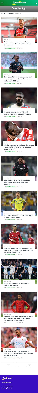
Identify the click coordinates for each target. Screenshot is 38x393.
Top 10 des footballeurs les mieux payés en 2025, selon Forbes (18, 216)
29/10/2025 (19, 151)
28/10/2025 (19, 186)
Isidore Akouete (10, 48)
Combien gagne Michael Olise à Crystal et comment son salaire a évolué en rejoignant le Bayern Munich (18, 318)
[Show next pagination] (29, 365)
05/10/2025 (19, 288)
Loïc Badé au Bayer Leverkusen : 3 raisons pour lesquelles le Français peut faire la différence (18, 353)
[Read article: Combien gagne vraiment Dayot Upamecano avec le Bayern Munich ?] (19, 100)
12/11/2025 (19, 116)
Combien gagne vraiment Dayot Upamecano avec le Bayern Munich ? (17, 113)
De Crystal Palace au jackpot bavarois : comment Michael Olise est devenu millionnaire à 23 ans (18, 79)
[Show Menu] (2, 3)
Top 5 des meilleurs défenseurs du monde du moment (16, 284)
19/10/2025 (19, 219)
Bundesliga (17, 13)
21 (26, 366)
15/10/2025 (19, 254)
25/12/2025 (19, 48)
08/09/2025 (19, 323)
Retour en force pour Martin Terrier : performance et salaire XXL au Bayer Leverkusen (17, 44)
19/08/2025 (19, 358)
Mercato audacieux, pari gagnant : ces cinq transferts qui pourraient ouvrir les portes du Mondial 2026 (18, 250)
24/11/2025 (19, 83)
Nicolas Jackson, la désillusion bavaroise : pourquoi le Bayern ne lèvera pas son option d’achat (19, 147)
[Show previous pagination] (8, 365)
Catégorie (10, 13)
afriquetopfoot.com (7, 386)
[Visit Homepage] (19, 3)
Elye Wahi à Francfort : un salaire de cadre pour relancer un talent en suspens (17, 182)
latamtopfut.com (7, 388)
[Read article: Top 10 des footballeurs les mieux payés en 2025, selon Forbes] (19, 203)
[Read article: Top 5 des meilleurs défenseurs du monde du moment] (19, 271)
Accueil (3, 13)
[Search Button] (36, 3)
